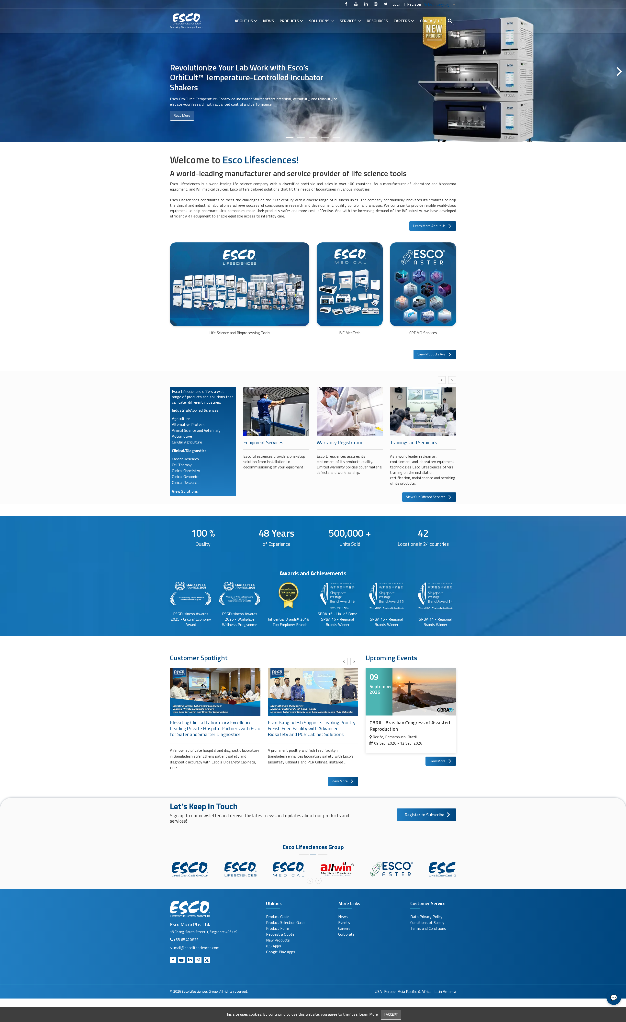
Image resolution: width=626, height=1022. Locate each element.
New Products (278, 940)
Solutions (319, 21)
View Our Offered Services (426, 497)
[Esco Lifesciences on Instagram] (376, 4)
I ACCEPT (391, 1014)
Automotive (182, 436)
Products (289, 21)
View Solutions (185, 491)
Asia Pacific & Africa (414, 991)
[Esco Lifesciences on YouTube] (356, 4)
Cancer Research (185, 459)
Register (414, 4)
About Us (244, 21)
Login (397, 4)
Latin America (445, 991)
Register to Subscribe (424, 814)
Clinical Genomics (186, 476)
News (268, 21)
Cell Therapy (182, 465)
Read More (182, 122)
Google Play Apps (280, 952)
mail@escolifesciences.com (196, 948)
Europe (390, 991)
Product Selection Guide (285, 922)
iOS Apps (273, 946)
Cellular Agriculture (187, 442)
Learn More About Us (429, 225)
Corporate (346, 934)
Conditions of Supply (427, 922)
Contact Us (431, 21)
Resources (377, 21)
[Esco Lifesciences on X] (386, 4)
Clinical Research (185, 482)
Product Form (277, 928)
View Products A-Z (431, 354)
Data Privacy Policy (426, 917)
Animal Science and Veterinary (196, 430)
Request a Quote (280, 934)
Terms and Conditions (428, 928)
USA (378, 991)
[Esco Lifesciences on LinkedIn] (366, 4)
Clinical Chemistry (186, 471)
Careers (402, 21)
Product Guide (277, 917)
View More (340, 781)
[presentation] (442, 380)
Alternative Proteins (188, 424)
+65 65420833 (186, 940)
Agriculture (181, 418)
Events (344, 922)
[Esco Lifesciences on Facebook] (346, 4)
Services (348, 21)
